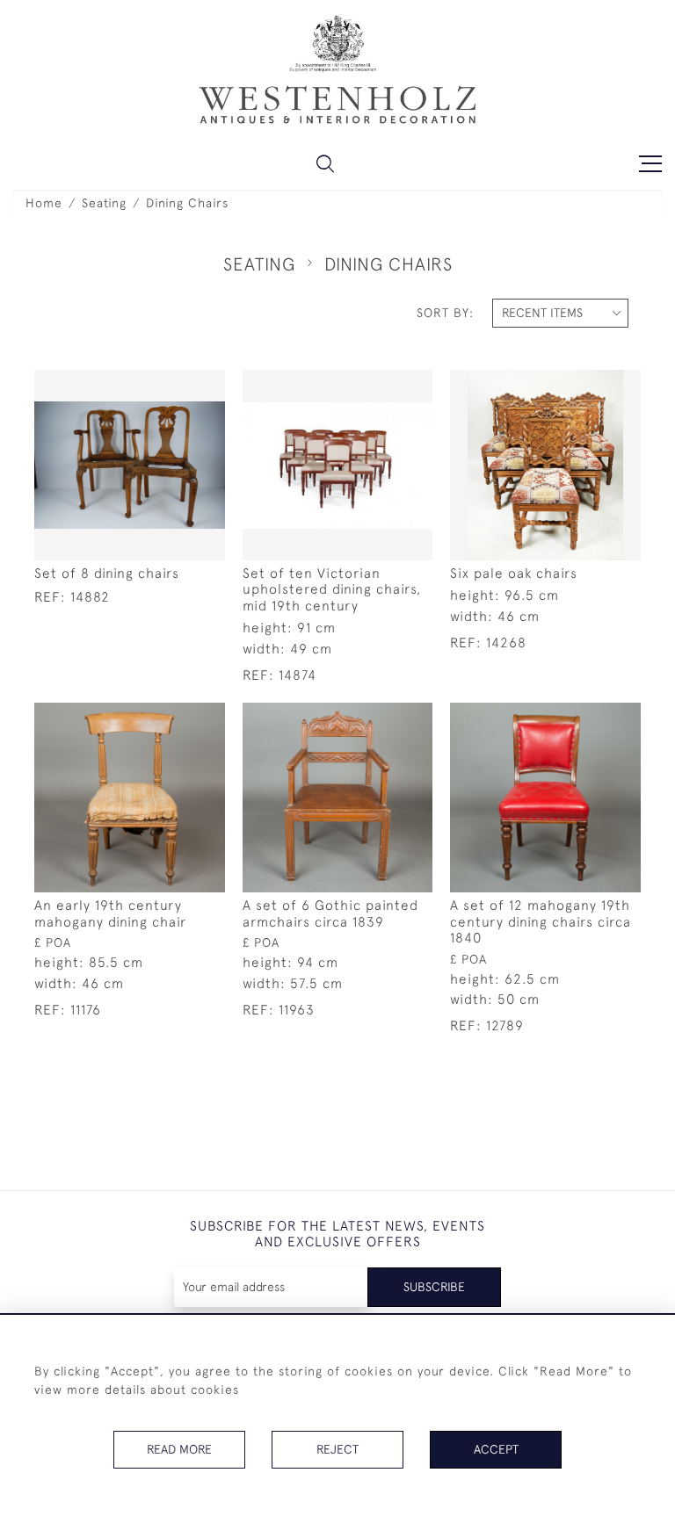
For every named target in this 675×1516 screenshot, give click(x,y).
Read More (179, 1449)
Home (43, 203)
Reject (337, 1449)
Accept (496, 1449)
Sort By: (445, 313)
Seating (104, 203)
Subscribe (434, 1287)
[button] (325, 163)
